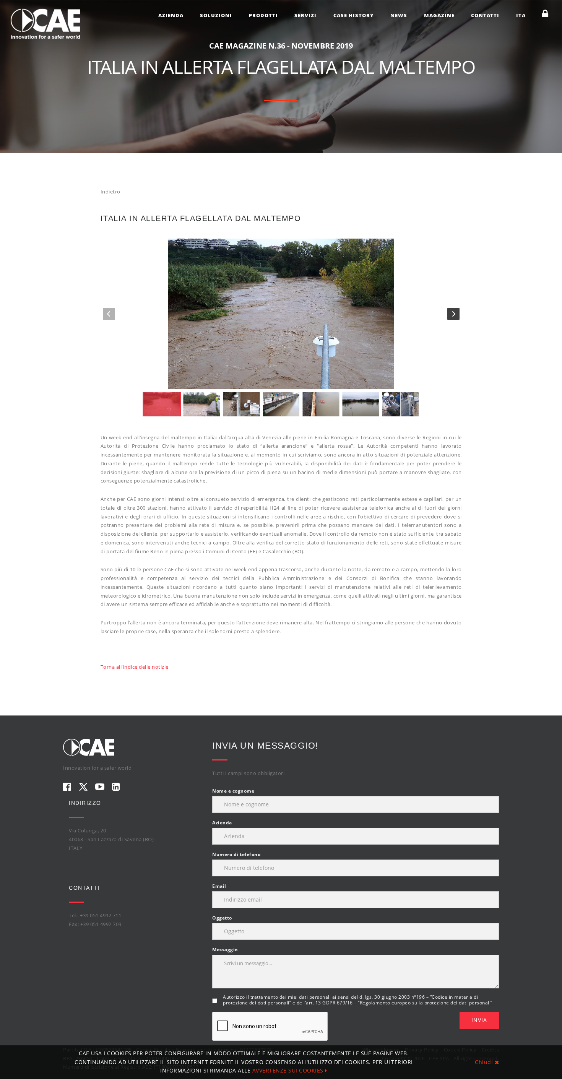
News (398, 15)
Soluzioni (216, 15)
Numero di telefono (236, 854)
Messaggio (225, 949)
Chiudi (485, 1062)
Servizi (305, 15)
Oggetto (222, 918)
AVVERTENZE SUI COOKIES (288, 1070)
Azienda (171, 15)
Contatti (485, 15)
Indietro (110, 191)
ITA (521, 15)
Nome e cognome (233, 791)
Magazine (439, 15)
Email (219, 886)
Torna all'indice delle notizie (135, 666)
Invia (479, 1020)
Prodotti (263, 15)
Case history (353, 15)
